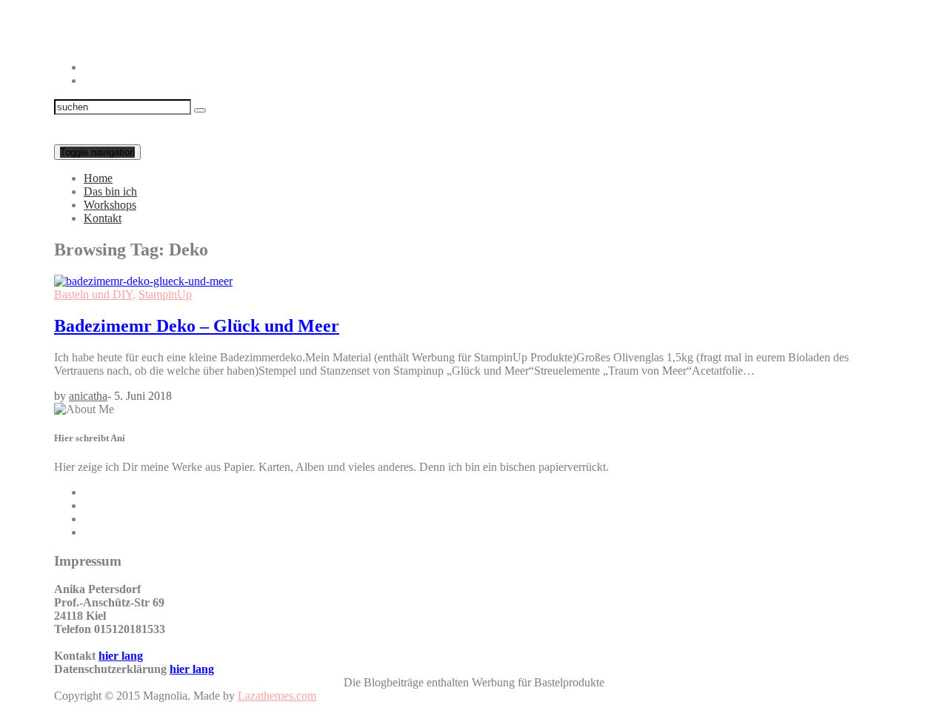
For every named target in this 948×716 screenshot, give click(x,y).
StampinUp (165, 294)
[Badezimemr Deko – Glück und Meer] (143, 281)
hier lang (121, 655)
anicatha (88, 395)
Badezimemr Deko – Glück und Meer (196, 325)
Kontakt (102, 218)
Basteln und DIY (93, 294)
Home (98, 178)
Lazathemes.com (277, 695)
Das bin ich (110, 191)
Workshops (110, 204)
